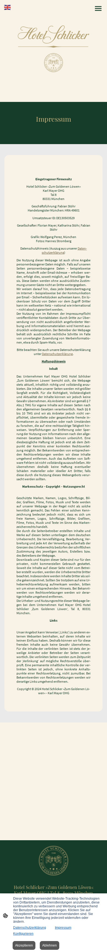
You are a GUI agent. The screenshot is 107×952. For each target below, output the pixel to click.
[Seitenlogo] (53, 48)
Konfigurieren (23, 934)
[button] (7, 7)
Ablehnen (49, 945)
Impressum (63, 928)
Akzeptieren (24, 945)
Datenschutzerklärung (57, 354)
